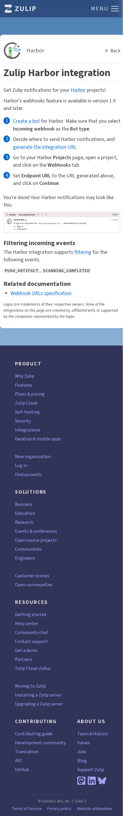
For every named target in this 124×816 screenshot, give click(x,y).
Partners (23, 659)
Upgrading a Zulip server (39, 704)
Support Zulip (90, 770)
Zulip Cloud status (33, 668)
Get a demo (26, 650)
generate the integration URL (44, 147)
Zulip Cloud (26, 403)
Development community (40, 743)
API (18, 761)
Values (83, 743)
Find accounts (28, 474)
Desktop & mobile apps (38, 439)
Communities (28, 549)
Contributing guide (33, 734)
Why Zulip (24, 376)
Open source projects (36, 540)
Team (83, 734)
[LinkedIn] (92, 781)
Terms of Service (27, 808)
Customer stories (32, 576)
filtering (82, 252)
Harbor (78, 90)
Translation (26, 752)
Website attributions (94, 808)
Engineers (25, 558)
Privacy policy (59, 808)
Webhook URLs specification (41, 293)
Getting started (30, 614)
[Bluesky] (102, 781)
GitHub (22, 770)
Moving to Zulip (30, 686)
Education (25, 513)
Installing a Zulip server (38, 695)
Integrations (27, 430)
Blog (82, 761)
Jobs (82, 752)
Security (23, 421)
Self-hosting (27, 412)
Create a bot (26, 120)
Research (24, 522)
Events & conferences (36, 531)
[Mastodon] (81, 781)
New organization (33, 456)
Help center (26, 623)
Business (23, 504)
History (100, 734)
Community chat (31, 632)
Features (23, 385)
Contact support (31, 641)
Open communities (34, 585)
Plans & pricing (30, 394)
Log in (21, 465)
